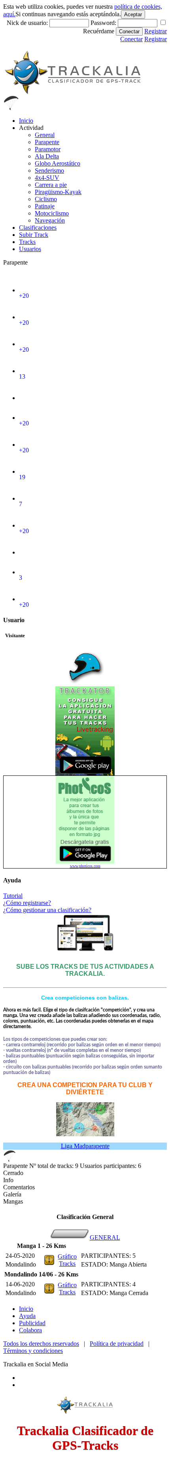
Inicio (26, 120)
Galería (12, 1194)
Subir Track (33, 234)
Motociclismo (52, 213)
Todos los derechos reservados (41, 1343)
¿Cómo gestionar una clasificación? (47, 910)
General (45, 134)
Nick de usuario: (28, 22)
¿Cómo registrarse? (27, 902)
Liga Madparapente (85, 1146)
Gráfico (67, 1256)
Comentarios (19, 1187)
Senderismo (49, 170)
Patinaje (45, 206)
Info (8, 1180)
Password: (104, 22)
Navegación (50, 220)
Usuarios (30, 249)
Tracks (27, 241)
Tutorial (13, 895)
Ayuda (27, 1315)
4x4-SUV (47, 177)
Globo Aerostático (57, 163)
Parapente (47, 142)
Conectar (129, 31)
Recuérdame (98, 31)
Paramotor (47, 149)
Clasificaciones (38, 227)
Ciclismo (46, 199)
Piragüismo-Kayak (58, 192)
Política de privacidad (117, 1343)
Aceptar (133, 14)
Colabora (30, 1330)
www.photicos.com (85, 866)
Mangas (13, 1201)
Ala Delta (47, 156)
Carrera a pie (51, 184)
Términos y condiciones (33, 1350)
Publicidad (32, 1323)
